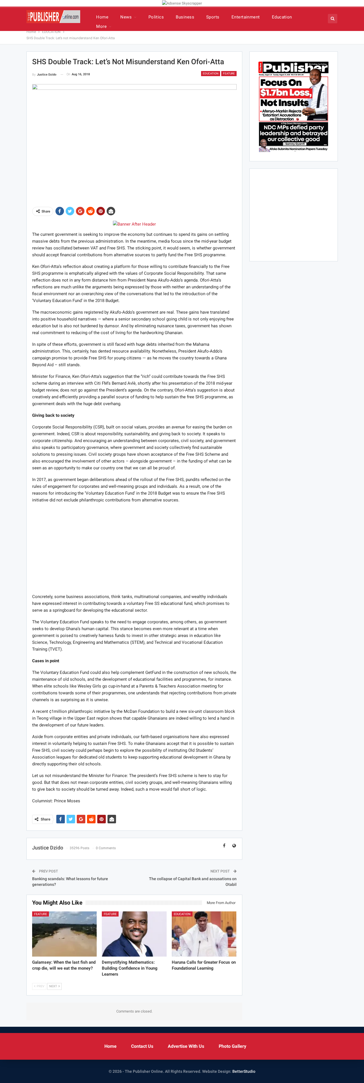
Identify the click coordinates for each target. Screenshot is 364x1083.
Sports (213, 17)
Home (102, 17)
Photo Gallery (232, 1046)
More (101, 26)
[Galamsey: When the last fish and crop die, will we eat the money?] (64, 934)
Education (282, 17)
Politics (156, 17)
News (126, 17)
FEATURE (229, 73)
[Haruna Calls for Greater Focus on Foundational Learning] (204, 934)
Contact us (142, 1046)
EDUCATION (210, 73)
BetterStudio (243, 1071)
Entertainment (245, 17)
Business (185, 17)
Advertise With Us (186, 1046)
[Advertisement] (134, 548)
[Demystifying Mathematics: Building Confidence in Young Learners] (134, 934)
